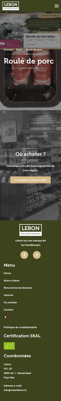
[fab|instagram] (37, 255)
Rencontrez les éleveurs (18, 287)
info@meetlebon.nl (15, 390)
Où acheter (10, 302)
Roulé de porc (34, 49)
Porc (19, 49)
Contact (8, 309)
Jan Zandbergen (30, 244)
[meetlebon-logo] (11, 6)
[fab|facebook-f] (24, 255)
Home (7, 273)
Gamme (8, 295)
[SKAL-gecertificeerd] (30, 346)
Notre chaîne (11, 280)
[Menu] (57, 6)
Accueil (8, 49)
